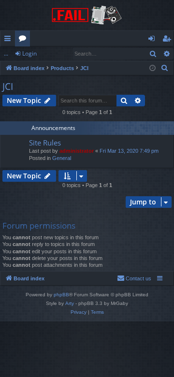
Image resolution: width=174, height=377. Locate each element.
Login (29, 53)
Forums (24, 40)
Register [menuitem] (168, 40)
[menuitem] (164, 68)
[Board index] (87, 15)
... (6, 53)
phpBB (61, 294)
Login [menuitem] (153, 40)
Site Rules (45, 142)
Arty (69, 303)
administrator (76, 151)
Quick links (9, 40)
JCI (7, 86)
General (61, 158)
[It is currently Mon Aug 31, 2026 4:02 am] (152, 68)
